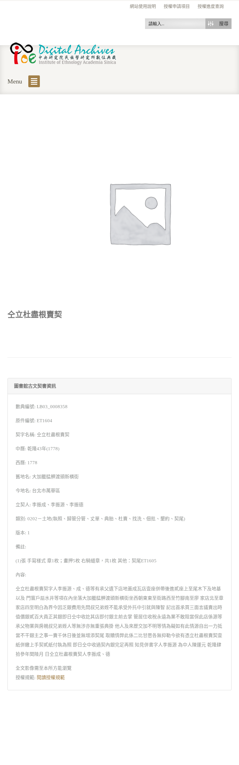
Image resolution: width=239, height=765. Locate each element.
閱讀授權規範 (51, 677)
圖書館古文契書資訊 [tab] (35, 386)
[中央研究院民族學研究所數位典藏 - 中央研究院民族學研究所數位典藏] (63, 52)
